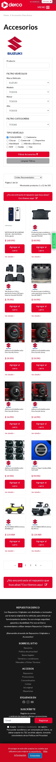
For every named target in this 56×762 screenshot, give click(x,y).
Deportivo (40, 140)
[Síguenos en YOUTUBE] (32, 702)
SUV (11, 147)
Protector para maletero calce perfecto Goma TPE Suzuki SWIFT (41, 293)
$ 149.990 (10, 240)
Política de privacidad (28, 651)
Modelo (10, 87)
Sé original (28, 687)
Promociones (28, 677)
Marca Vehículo (14, 78)
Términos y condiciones (28, 658)
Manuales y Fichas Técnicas (28, 662)
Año (8, 106)
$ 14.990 (9, 417)
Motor (9, 97)
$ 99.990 (35, 476)
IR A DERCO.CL (34, 2)
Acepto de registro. (29, 727)
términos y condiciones (27, 727)
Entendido (35, 755)
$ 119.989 (10, 534)
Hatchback (14, 143)
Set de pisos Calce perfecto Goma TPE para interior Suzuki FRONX (14, 293)
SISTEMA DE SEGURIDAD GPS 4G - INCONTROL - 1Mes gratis (14, 234)
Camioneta (31, 137)
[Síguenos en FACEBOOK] (24, 702)
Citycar (12, 140)
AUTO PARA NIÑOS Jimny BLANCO (41, 528)
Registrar (43, 720)
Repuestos (28, 673)
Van (30, 147)
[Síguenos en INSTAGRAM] (28, 702)
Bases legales (28, 655)
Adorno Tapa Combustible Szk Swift (41, 469)
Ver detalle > (10, 257)
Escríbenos (54, 240)
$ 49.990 (35, 240)
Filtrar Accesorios (27, 154)
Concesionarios (28, 680)
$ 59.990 (35, 299)
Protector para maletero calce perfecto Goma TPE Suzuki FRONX (41, 234)
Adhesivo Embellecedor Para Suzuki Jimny (14, 351)
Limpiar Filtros (28, 160)
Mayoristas (28, 691)
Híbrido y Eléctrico (32, 143)
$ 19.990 (9, 476)
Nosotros (28, 648)
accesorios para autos (22, 15)
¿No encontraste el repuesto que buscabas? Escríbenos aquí (28, 196)
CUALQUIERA (15, 137)
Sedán (21, 147)
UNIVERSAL (8, 225)
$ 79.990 (9, 299)
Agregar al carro (14, 249)
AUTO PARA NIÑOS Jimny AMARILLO (15, 528)
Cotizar (28, 684)
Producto (11, 61)
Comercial (25, 140)
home (6, 15)
